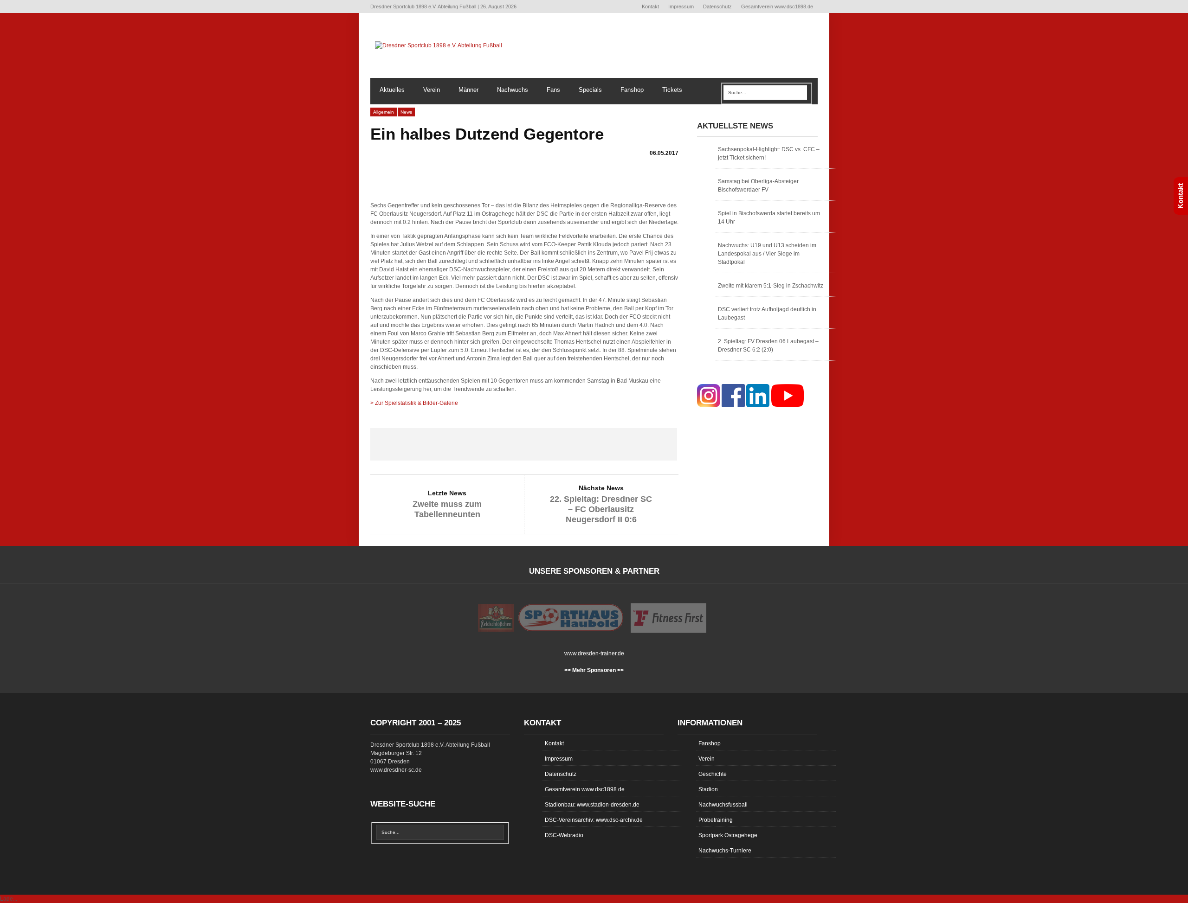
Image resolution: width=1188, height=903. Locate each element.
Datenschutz (717, 6)
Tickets (672, 89)
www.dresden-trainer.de (594, 653)
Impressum (681, 6)
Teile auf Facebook (401, 444)
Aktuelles (392, 89)
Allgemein (383, 112)
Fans (553, 89)
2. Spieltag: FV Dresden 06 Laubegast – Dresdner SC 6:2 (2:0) (768, 345)
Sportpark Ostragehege (727, 835)
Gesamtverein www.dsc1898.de (777, 6)
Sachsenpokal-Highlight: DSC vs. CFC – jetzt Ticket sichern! (769, 153)
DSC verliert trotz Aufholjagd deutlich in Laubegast (767, 313)
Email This (646, 444)
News (406, 112)
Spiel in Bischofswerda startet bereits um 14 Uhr (769, 217)
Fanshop (632, 89)
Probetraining (715, 820)
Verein (431, 89)
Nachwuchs (512, 89)
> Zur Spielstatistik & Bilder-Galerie (414, 403)
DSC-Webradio (564, 835)
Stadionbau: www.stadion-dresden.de (592, 804)
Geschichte (712, 774)
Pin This (584, 444)
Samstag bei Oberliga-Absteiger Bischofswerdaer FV (758, 185)
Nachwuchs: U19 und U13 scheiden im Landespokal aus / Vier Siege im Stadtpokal (767, 253)
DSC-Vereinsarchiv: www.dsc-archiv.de (594, 820)
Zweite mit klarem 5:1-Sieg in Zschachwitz (770, 285)
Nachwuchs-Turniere (724, 850)
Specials (590, 89)
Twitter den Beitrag (462, 444)
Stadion (708, 789)
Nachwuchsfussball (723, 804)
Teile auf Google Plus (523, 444)
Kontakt (650, 6)
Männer (468, 89)
